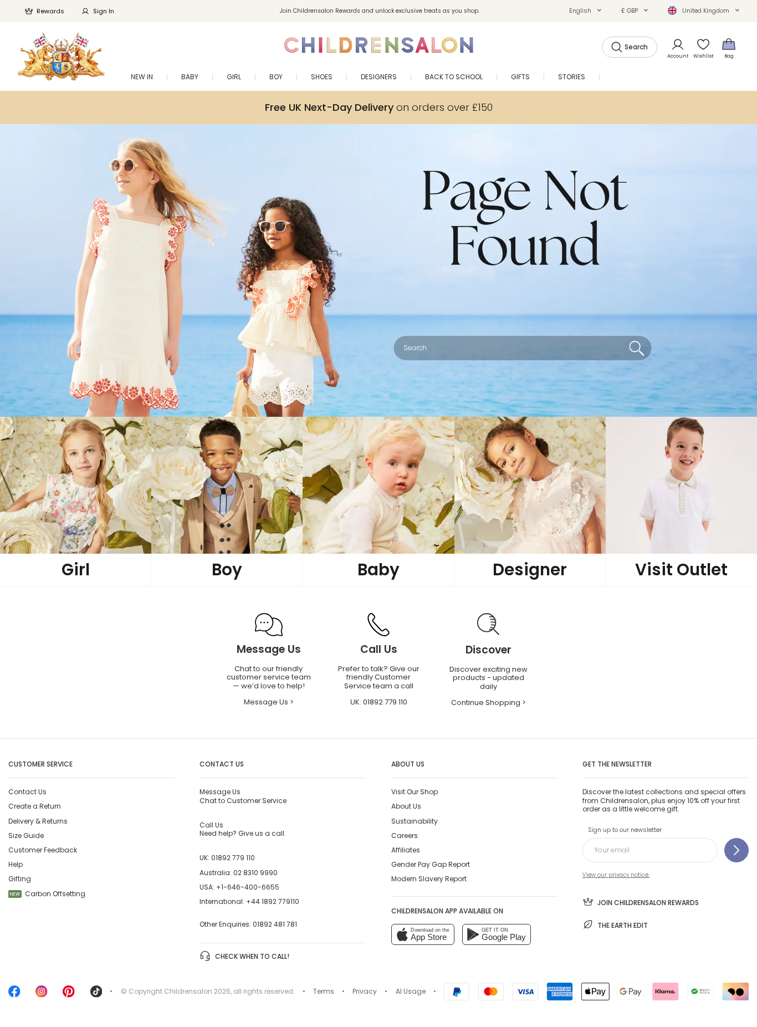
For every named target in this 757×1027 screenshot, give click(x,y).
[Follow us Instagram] (41, 995)
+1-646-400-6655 (247, 887)
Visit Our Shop (414, 791)
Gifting (19, 878)
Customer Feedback (42, 850)
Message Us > (269, 702)
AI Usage (411, 991)
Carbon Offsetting (47, 893)
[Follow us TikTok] (96, 995)
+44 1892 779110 (272, 901)
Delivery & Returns (38, 821)
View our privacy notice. (615, 875)
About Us (406, 806)
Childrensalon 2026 (197, 991)
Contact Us (27, 791)
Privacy (364, 991)
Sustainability (414, 821)
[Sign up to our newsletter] (736, 850)
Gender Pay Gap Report (430, 864)
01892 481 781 (275, 924)
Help (15, 864)
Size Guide (26, 835)
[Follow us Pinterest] (69, 995)
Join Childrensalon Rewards (648, 902)
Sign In (103, 11)
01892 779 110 (233, 857)
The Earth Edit (622, 925)
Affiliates (405, 850)
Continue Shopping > (488, 702)
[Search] (636, 348)
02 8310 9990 (255, 872)
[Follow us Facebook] (14, 995)
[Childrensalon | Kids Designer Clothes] (61, 56)
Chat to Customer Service (243, 796)
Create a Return (34, 806)
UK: (378, 702)
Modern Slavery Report (429, 878)
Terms (323, 991)
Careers (404, 835)
